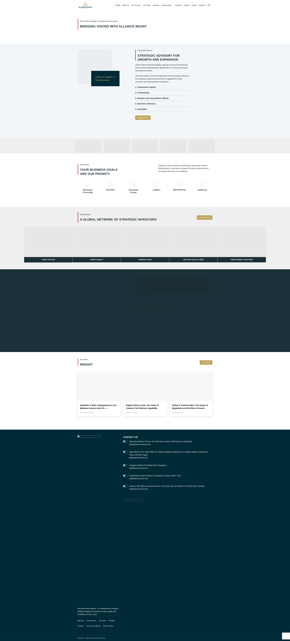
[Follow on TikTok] (133, 500)
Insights (186, 5)
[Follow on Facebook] (125, 500)
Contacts (202, 5)
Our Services (136, 5)
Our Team (146, 5)
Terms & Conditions (93, 626)
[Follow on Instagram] (129, 500)
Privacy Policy (108, 626)
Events (194, 5)
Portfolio (178, 5)
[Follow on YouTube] (142, 500)
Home (118, 5)
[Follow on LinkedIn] (137, 500)
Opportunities (166, 5)
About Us (126, 5)
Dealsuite (156, 5)
